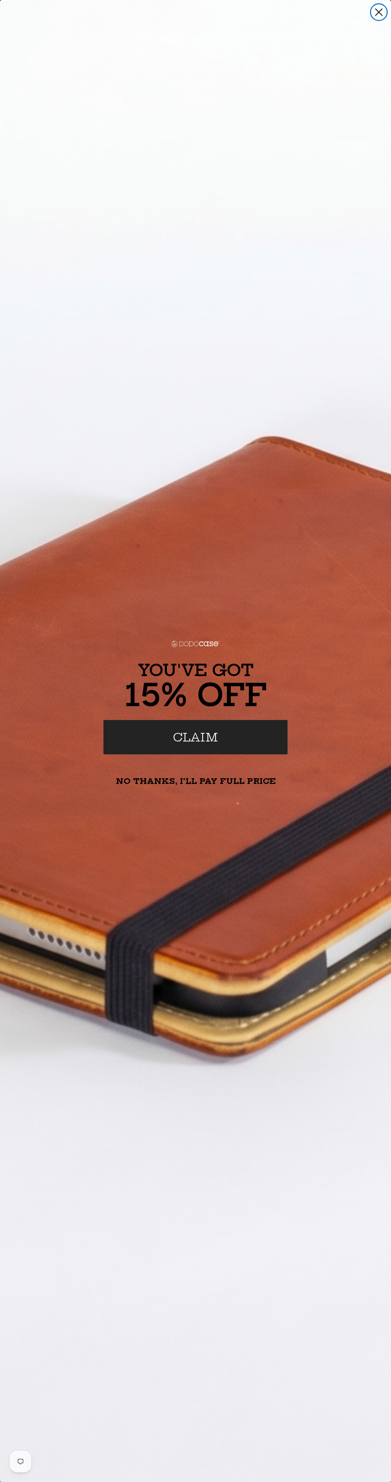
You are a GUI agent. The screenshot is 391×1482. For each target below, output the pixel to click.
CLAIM (195, 737)
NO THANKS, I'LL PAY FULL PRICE (196, 781)
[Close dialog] (378, 12)
